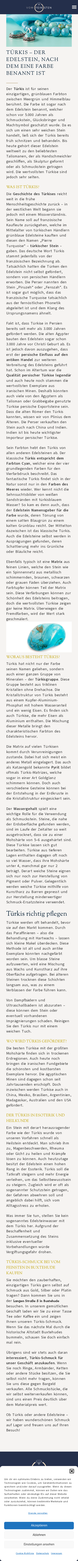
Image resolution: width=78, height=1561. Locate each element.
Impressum (56, 1553)
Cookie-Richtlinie (25, 1553)
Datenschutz (42, 1553)
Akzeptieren (39, 1525)
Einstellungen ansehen (39, 1544)
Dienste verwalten (38, 1513)
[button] (72, 1471)
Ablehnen (39, 1534)
